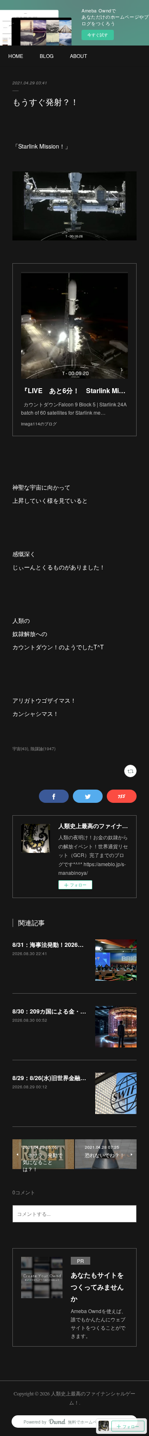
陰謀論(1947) (43, 749)
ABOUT (78, 55)
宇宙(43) (20, 749)
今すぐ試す (97, 35)
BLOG (46, 55)
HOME (15, 55)
